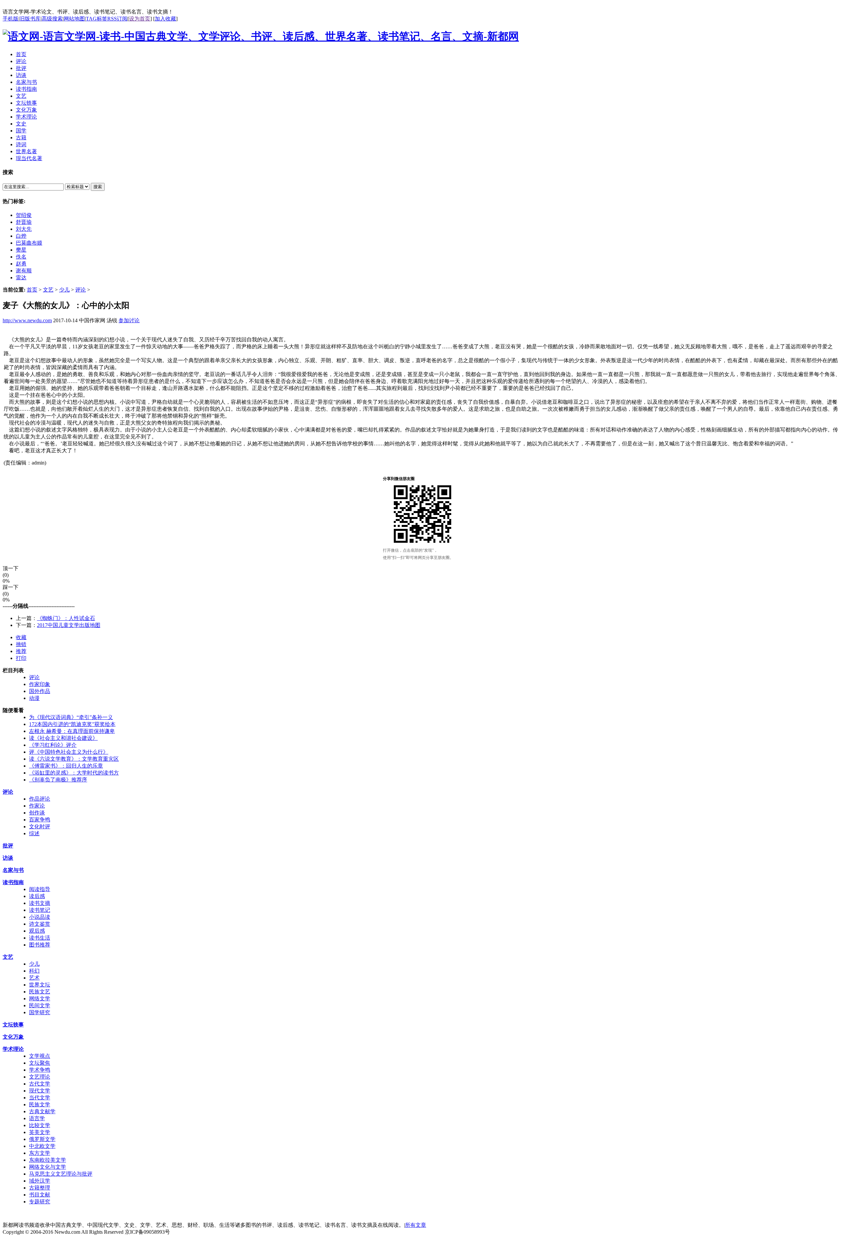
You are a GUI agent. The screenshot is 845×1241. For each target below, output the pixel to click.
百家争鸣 (39, 819)
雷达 (21, 277)
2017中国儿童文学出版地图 (68, 625)
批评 (8, 845)
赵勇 (21, 263)
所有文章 (415, 1225)
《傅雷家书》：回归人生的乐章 (66, 766)
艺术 (34, 978)
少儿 (64, 290)
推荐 (21, 651)
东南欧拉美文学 (47, 1160)
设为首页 (139, 18)
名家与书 (13, 870)
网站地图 (74, 18)
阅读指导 (39, 889)
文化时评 (39, 826)
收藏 (21, 637)
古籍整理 (39, 1187)
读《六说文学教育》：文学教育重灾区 (74, 759)
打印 (21, 658)
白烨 (21, 236)
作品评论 (39, 799)
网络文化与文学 (47, 1167)
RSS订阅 (117, 18)
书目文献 (39, 1194)
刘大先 (24, 229)
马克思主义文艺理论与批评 (60, 1174)
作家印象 (39, 684)
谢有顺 (24, 270)
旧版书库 (30, 18)
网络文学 (39, 998)
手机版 (10, 18)
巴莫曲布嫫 (29, 243)
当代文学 (39, 1097)
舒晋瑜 (24, 222)
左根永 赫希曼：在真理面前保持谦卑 (72, 731)
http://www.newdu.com (27, 320)
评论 (80, 290)
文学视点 (39, 1056)
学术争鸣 (39, 1070)
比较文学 (39, 1125)
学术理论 (13, 1049)
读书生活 (39, 938)
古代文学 (39, 1083)
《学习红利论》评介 (53, 745)
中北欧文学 (42, 1146)
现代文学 (39, 1090)
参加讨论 (129, 320)
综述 (34, 833)
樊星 (21, 250)
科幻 (34, 971)
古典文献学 (42, 1111)
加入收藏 (165, 18)
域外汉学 (39, 1181)
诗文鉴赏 (39, 924)
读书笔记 (39, 910)
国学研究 (39, 1012)
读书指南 (13, 882)
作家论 (37, 806)
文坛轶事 (13, 1024)
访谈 (8, 858)
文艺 (48, 290)
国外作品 (39, 691)
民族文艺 (39, 991)
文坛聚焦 (39, 1063)
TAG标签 (96, 18)
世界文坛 (39, 984)
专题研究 (39, 1201)
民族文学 (39, 1104)
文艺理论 (39, 1077)
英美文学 (39, 1132)
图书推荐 (39, 945)
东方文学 (39, 1153)
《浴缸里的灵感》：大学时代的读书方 (74, 773)
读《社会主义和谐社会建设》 (63, 738)
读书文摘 (39, 903)
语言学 (37, 1118)
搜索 (97, 186)
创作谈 (37, 812)
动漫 (34, 698)
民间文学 (39, 1005)
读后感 (37, 896)
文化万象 (13, 1037)
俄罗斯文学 (42, 1139)
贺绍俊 (24, 215)
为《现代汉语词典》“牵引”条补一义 (71, 717)
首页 (32, 290)
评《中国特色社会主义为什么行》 (68, 752)
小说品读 (39, 917)
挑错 (21, 644)
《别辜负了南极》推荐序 (58, 779)
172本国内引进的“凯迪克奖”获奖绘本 (72, 724)
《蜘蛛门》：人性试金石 (66, 618)
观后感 (37, 931)
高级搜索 (52, 18)
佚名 (21, 256)
